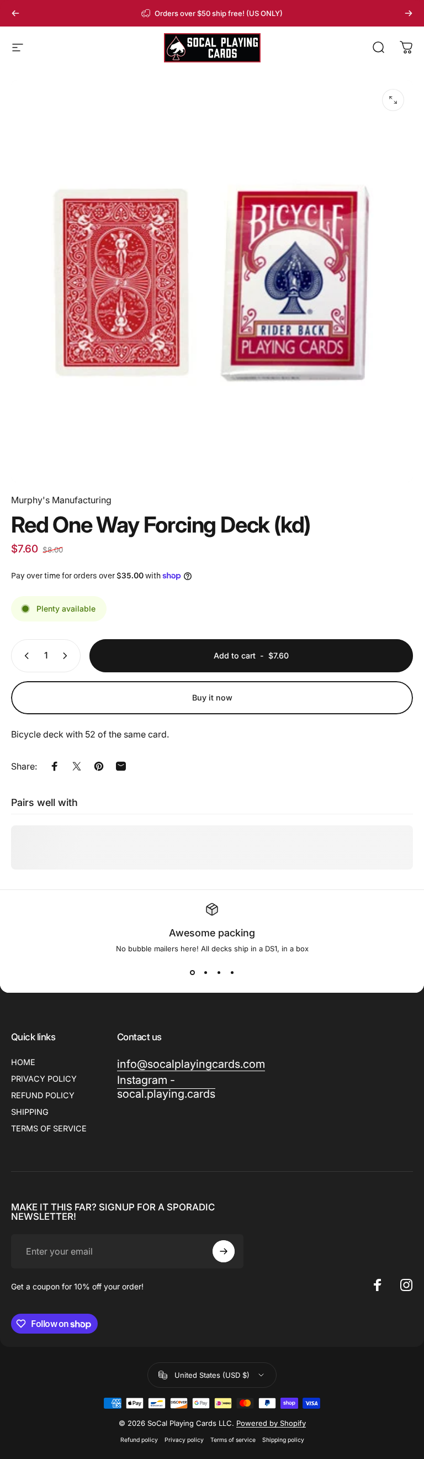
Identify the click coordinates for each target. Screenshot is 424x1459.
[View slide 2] (205, 972)
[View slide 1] (192, 972)
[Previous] (15, 13)
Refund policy (139, 1440)
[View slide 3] (218, 972)
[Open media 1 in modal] (393, 100)
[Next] (408, 13)
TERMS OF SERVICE (49, 1128)
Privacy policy (184, 1440)
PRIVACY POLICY (44, 1078)
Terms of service (233, 1440)
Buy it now (212, 697)
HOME (23, 1062)
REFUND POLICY (43, 1095)
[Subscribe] (224, 1251)
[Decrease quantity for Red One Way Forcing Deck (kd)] (24, 656)
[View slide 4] (232, 972)
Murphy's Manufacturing (61, 499)
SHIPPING (30, 1111)
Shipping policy (283, 1440)
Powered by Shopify (271, 1423)
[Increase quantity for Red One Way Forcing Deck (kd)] (67, 656)
